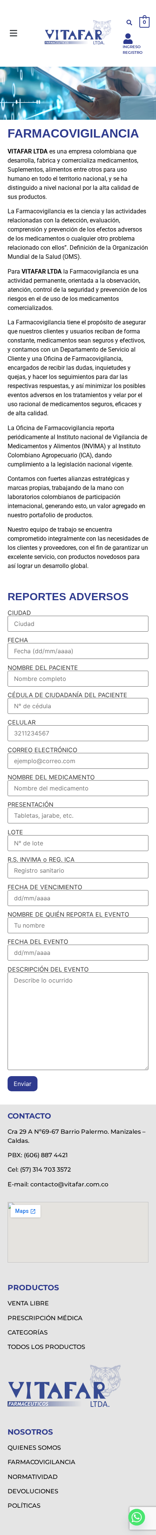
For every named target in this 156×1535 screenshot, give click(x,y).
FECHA (18, 640)
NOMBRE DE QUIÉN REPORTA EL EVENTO (68, 914)
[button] (13, 34)
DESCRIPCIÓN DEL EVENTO (48, 969)
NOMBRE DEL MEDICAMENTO (51, 777)
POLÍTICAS (24, 1505)
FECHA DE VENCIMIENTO (45, 887)
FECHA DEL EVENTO (38, 942)
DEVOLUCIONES (33, 1491)
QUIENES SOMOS (34, 1447)
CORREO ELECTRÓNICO (42, 750)
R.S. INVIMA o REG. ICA (41, 859)
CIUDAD (19, 613)
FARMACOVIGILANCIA (41, 1462)
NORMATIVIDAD (33, 1476)
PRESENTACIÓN (30, 804)
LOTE (15, 832)
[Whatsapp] (136, 1517)
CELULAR (22, 722)
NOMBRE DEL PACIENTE (43, 668)
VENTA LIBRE (28, 1303)
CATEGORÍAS (28, 1332)
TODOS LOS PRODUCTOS (46, 1346)
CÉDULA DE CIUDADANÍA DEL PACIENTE (67, 695)
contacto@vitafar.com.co (69, 1184)
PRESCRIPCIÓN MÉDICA (45, 1318)
